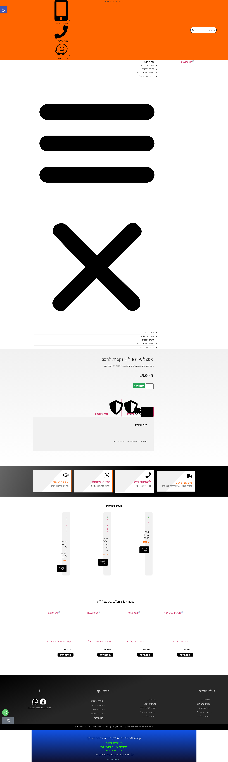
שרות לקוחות (101, 482)
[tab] (147, 412)
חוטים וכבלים (148, 340)
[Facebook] (43, 701)
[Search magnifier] (193, 30)
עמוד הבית (150, 366)
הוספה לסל (139, 386)
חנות (142, 366)
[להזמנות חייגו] (148, 475)
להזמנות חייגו (142, 482)
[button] (97, 204)
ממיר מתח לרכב (147, 76)
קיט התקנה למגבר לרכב (59, 641)
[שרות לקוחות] (107, 475)
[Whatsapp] (35, 701)
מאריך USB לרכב (182, 641)
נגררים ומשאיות (147, 336)
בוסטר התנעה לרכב (146, 343)
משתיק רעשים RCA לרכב (97, 641)
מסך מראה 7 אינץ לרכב (139, 641)
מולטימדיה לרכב (132, 366)
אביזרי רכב (149, 332)
